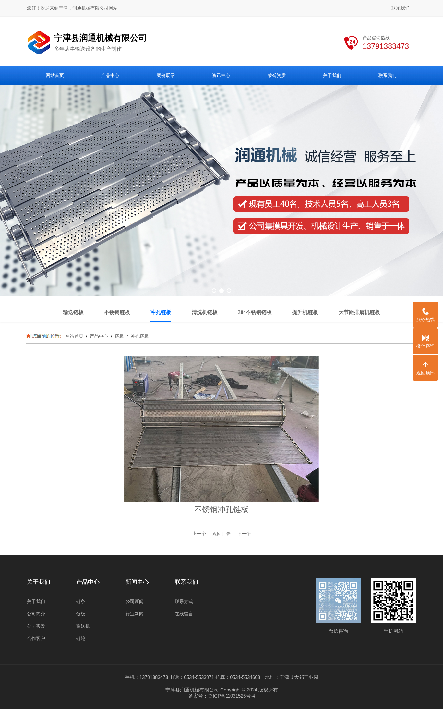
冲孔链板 (139, 336)
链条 (80, 601)
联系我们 (400, 8)
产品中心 (99, 336)
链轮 (80, 638)
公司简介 (36, 613)
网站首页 (74, 336)
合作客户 (36, 638)
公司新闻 (135, 601)
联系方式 (184, 601)
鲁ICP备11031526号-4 (231, 696)
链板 (119, 336)
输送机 (83, 626)
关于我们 (36, 601)
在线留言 (184, 613)
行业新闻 (135, 613)
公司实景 (36, 626)
